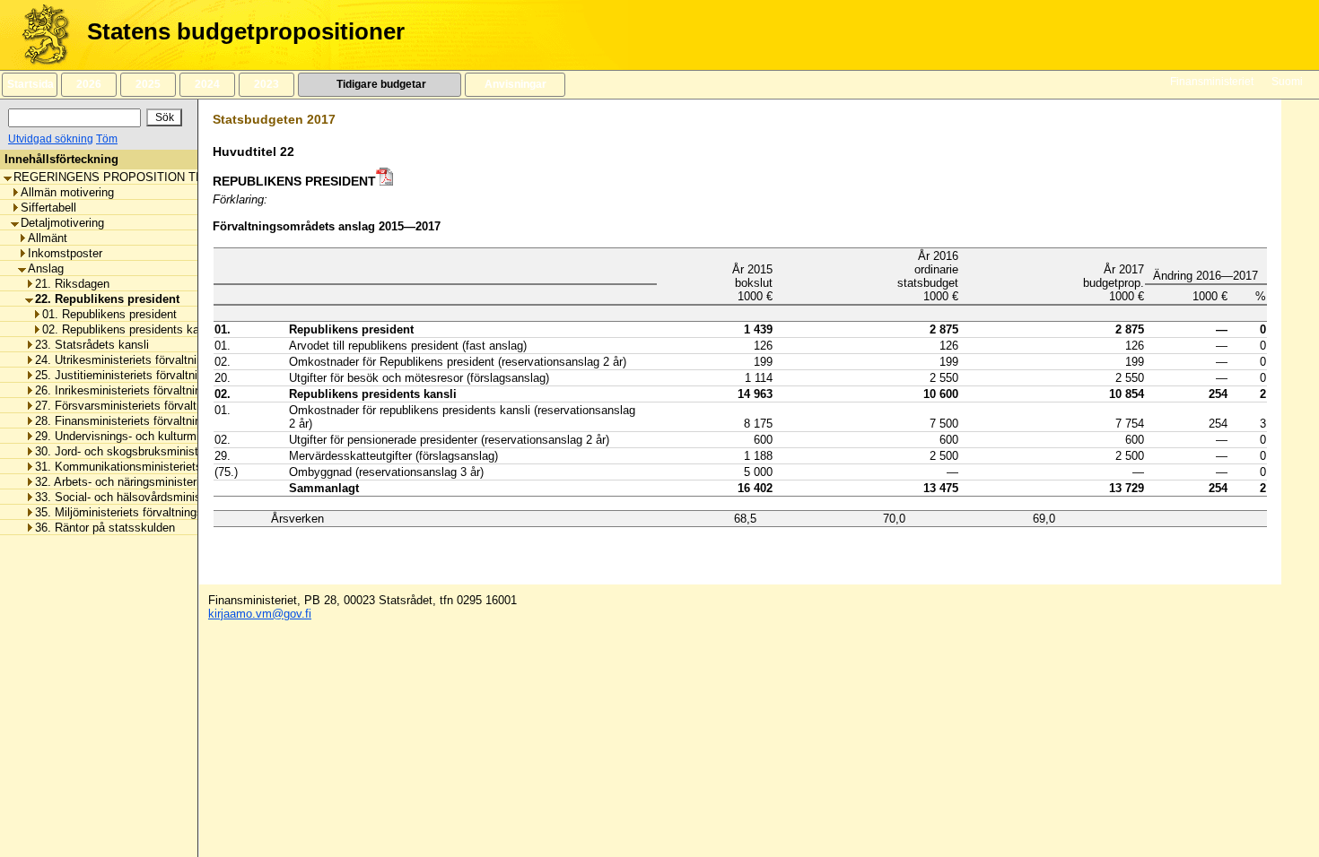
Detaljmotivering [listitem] (62, 222)
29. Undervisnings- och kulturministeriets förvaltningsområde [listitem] (192, 436)
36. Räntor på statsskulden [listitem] (105, 527)
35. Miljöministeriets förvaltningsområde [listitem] (138, 512)
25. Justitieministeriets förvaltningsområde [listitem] (145, 375)
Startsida (29, 84)
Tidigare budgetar (380, 84)
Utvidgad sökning (50, 139)
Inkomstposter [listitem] (65, 253)
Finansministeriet (1211, 81)
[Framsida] (39, 35)
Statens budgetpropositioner (246, 31)
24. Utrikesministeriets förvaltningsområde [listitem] (144, 360)
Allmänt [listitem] (47, 238)
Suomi (1287, 81)
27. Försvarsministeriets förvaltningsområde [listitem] (149, 405)
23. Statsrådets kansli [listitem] (92, 344)
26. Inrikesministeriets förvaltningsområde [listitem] (143, 390)
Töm (107, 139)
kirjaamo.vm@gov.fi (259, 613)
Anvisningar (515, 84)
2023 (266, 84)
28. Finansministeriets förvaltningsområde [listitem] (143, 421)
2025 (148, 84)
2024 (207, 84)
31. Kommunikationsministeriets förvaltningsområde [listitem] (169, 466)
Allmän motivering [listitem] (67, 192)
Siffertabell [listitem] (48, 207)
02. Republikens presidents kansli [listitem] (129, 329)
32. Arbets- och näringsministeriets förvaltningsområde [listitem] (176, 482)
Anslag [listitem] (46, 268)
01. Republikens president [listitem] (109, 314)
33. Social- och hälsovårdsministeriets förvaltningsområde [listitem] (185, 497)
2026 (89, 84)
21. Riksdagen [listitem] (72, 283)
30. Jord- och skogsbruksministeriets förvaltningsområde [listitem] (182, 451)
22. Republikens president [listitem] (107, 299)
